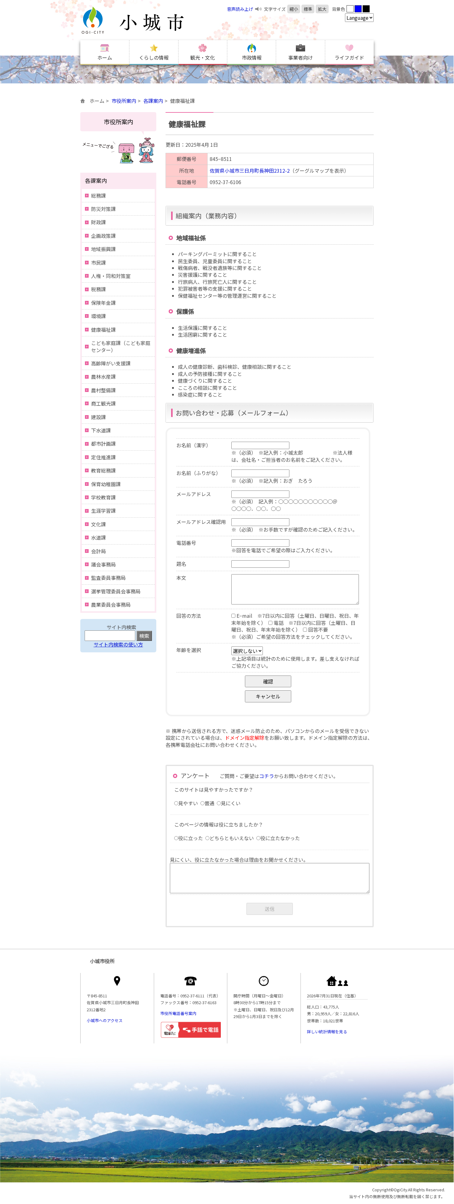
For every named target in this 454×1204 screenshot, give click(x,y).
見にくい (231, 803)
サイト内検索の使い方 (118, 644)
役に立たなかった (280, 838)
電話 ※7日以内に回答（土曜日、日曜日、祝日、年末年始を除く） (293, 626)
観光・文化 (202, 57)
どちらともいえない (231, 838)
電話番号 (186, 542)
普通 (209, 803)
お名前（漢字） (193, 445)
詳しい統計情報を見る (327, 1031)
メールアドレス (193, 494)
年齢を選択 (188, 650)
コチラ (266, 776)
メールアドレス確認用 (201, 521)
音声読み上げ (240, 9)
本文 (181, 577)
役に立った (190, 838)
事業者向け (300, 57)
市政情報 (252, 57)
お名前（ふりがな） (198, 473)
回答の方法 (188, 615)
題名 (181, 563)
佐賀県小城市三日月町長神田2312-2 (250, 170)
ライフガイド (349, 57)
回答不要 (317, 629)
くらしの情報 (154, 57)
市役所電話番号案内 (178, 1013)
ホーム (104, 57)
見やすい (188, 803)
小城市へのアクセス (105, 1020)
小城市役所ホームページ (145, 20)
